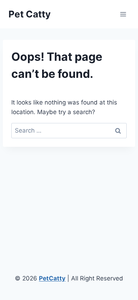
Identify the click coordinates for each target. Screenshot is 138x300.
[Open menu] (123, 14)
